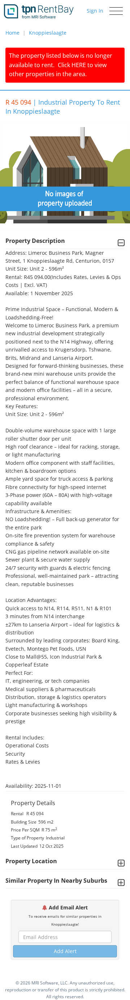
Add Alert (65, 951)
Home (12, 32)
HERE (79, 65)
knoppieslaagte (47, 32)
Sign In (95, 10)
